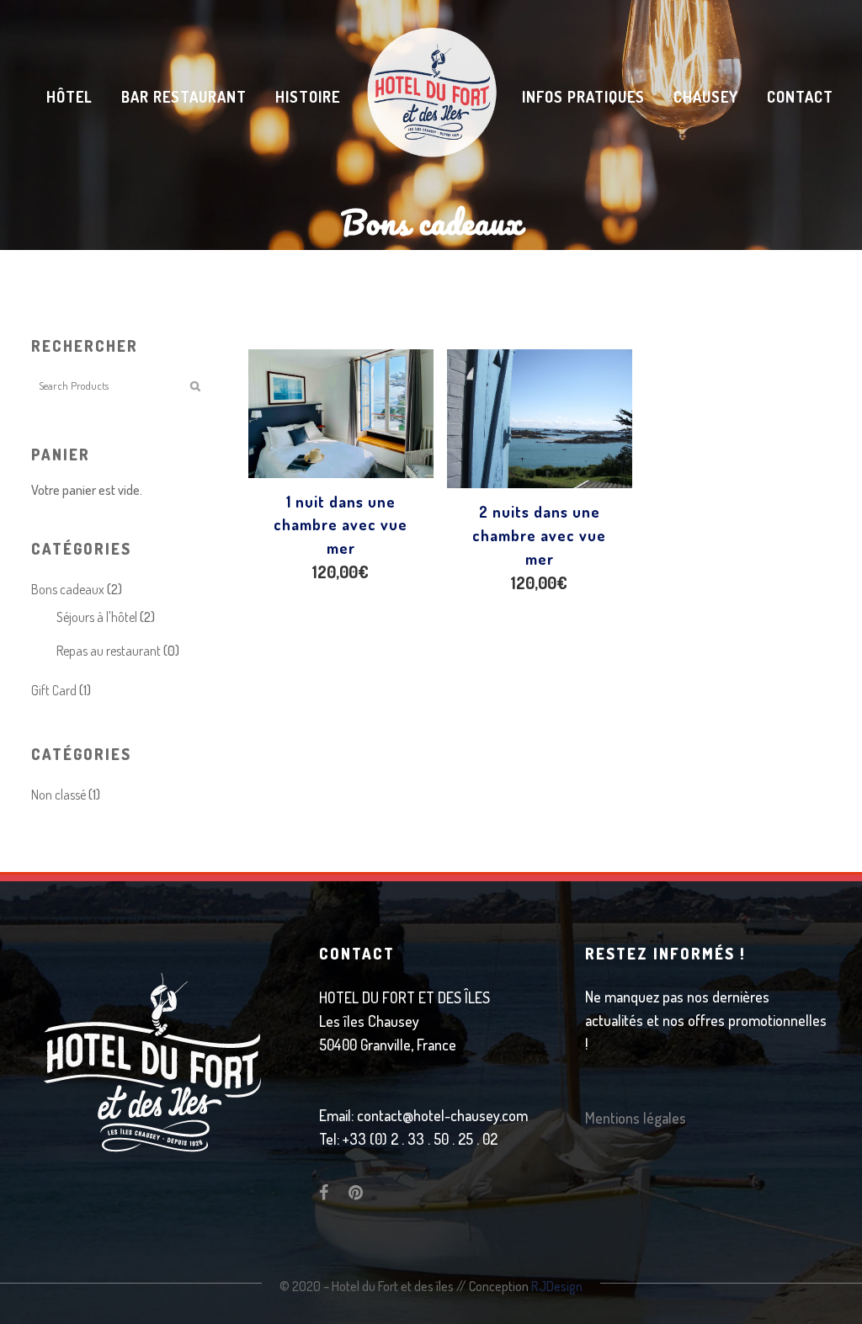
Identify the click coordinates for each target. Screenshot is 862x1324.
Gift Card (54, 690)
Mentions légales (635, 1118)
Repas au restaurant (108, 650)
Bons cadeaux (67, 589)
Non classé (58, 794)
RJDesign (557, 1286)
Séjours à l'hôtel (96, 617)
